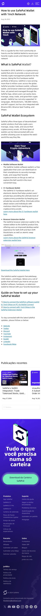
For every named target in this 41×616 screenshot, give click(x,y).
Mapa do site (27, 556)
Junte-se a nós (27, 559)
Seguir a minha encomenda (27, 503)
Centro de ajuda (28, 499)
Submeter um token (10, 548)
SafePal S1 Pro (8, 505)
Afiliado (6, 544)
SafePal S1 (7, 502)
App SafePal (7, 499)
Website (6, 326)
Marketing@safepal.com (12, 601)
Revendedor (7, 541)
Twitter (6, 328)
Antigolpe (25, 519)
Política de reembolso (7, 582)
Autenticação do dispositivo (28, 512)
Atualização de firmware (8, 525)
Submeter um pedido (30, 516)
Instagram (7, 336)
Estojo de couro (9, 520)
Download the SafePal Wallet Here (15, 270)
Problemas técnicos (29, 508)
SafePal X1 (7, 509)
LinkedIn (6, 341)
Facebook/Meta (9, 344)
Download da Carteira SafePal (20, 479)
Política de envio (9, 578)
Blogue (24, 548)
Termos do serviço (10, 569)
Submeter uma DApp (11, 551)
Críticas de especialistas (8, 530)
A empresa (26, 541)
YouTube (7, 334)
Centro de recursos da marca (29, 552)
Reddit (6, 339)
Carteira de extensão (10, 512)
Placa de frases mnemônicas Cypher (10, 516)
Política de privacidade (7, 574)
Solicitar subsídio (9, 554)
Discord (6, 331)
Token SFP (25, 544)
